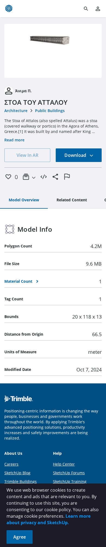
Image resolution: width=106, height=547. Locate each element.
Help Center (64, 464)
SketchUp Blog (17, 472)
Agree (19, 537)
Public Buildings (50, 110)
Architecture (15, 110)
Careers (11, 464)
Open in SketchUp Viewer (53, 51)
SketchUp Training (69, 481)
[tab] (24, 200)
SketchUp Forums (69, 472)
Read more (14, 139)
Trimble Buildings (20, 481)
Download (75, 155)
